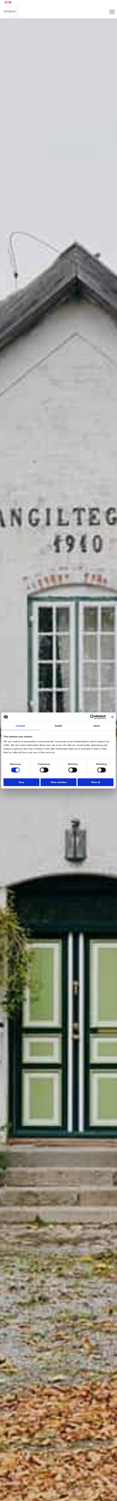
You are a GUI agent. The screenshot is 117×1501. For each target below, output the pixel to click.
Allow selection (58, 782)
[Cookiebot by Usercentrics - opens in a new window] (92, 717)
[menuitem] (110, 11)
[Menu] (110, 11)
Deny (21, 782)
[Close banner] (112, 717)
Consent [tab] (20, 725)
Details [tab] (58, 725)
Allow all (95, 782)
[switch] (44, 770)
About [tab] (96, 725)
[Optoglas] (10, 11)
